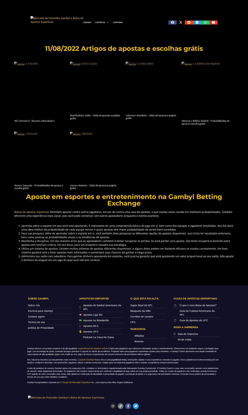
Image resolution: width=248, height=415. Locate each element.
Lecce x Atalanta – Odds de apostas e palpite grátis (93, 187)
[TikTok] (120, 406)
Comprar (118, 22)
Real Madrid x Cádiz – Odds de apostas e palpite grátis (95, 117)
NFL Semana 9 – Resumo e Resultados (34, 120)
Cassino (87, 22)
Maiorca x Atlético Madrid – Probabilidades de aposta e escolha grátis (205, 122)
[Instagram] (113, 406)
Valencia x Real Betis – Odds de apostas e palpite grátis (151, 117)
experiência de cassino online (93, 348)
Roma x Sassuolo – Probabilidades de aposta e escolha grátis (38, 187)
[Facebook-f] (128, 406)
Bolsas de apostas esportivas (31, 212)
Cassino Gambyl (86, 359)
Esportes (100, 22)
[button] (172, 22)
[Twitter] (136, 406)
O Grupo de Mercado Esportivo (75, 382)
